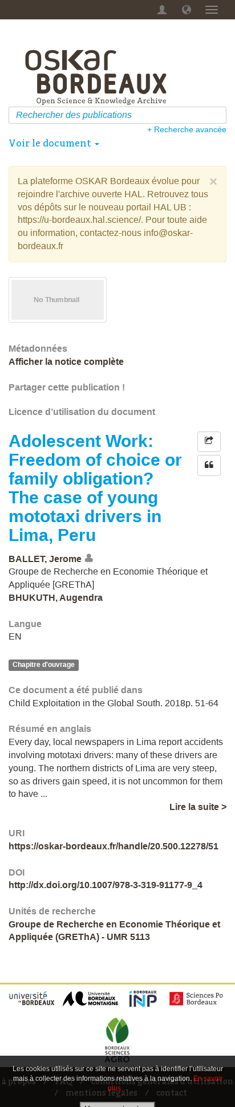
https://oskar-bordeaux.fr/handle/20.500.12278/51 (113, 846)
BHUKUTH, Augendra (56, 598)
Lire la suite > (197, 807)
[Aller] (219, 115)
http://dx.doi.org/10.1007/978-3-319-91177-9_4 (105, 885)
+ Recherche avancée (186, 129)
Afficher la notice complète (66, 362)
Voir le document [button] (51, 143)
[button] (186, 9)
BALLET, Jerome (45, 558)
